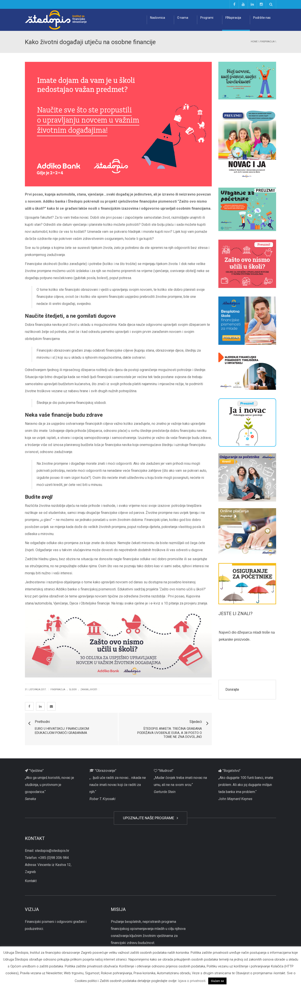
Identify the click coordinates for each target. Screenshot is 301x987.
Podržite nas (262, 17)
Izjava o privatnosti (191, 981)
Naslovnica (157, 17)
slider (72, 689)
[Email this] (51, 706)
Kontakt (31, 881)
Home (254, 41)
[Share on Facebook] (29, 706)
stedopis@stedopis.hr (52, 851)
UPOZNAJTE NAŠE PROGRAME (149, 818)
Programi (206, 17)
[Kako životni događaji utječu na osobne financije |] (56, 20)
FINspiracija (233, 17)
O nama (182, 17)
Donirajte (232, 689)
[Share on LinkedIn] (40, 706)
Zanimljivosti (88, 689)
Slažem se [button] (217, 981)
